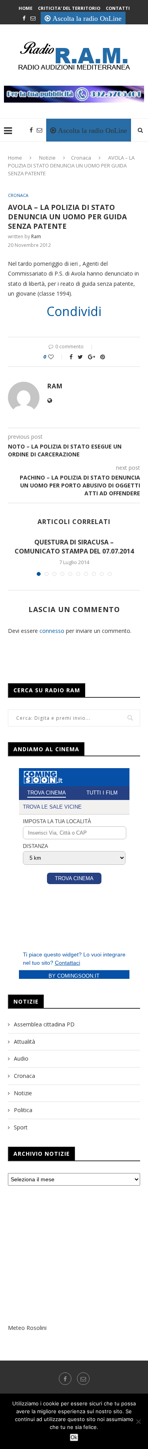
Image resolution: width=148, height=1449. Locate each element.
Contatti (118, 8)
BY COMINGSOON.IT (74, 976)
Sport (21, 1127)
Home (25, 8)
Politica (23, 1110)
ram (36, 236)
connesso (51, 630)
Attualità (24, 1041)
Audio (21, 1058)
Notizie (47, 157)
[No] (138, 1421)
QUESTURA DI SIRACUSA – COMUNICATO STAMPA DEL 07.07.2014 (74, 546)
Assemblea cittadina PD (44, 1024)
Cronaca (81, 157)
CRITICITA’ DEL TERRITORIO (69, 8)
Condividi (74, 311)
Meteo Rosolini (27, 1327)
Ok (74, 1437)
